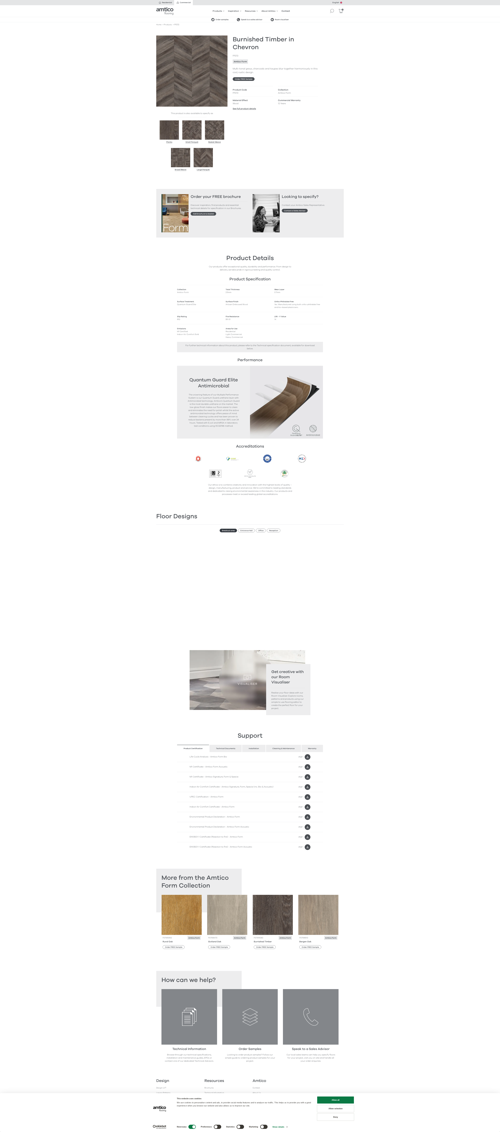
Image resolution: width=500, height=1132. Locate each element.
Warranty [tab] (312, 748)
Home (158, 24)
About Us (257, 1093)
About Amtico (268, 11)
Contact (286, 11)
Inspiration (233, 11)
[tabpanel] (250, 802)
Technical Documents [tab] (225, 748)
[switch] (217, 1127)
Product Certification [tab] (193, 748)
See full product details (244, 108)
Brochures (209, 1088)
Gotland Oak (214, 941)
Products (217, 11)
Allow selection (336, 1108)
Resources (250, 11)
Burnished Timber (263, 941)
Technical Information (214, 1093)
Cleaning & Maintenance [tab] (283, 748)
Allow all (336, 1100)
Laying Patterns (163, 1093)
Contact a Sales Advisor (294, 210)
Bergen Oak (305, 941)
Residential (167, 2)
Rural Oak (168, 941)
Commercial (185, 2)
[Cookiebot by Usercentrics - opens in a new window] (159, 1127)
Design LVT (161, 1088)
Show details (278, 1127)
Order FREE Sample (243, 79)
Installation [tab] (254, 748)
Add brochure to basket (203, 214)
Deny (335, 1117)
